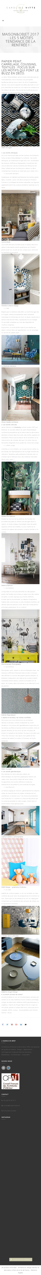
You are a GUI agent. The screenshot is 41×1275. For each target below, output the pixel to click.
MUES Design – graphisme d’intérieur (13, 887)
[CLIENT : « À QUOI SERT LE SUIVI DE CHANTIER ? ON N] (20, 1200)
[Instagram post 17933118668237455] (20, 1223)
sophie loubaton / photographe (12, 836)
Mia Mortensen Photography (11, 664)
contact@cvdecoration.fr (11, 1105)
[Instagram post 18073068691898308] (20, 1156)
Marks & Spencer (7, 585)
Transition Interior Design (9, 305)
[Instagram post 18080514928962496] (20, 1133)
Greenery (17, 427)
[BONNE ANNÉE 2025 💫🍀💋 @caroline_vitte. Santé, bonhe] (20, 1178)
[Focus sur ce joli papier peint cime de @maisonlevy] (20, 1245)
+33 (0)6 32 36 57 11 (9, 1100)
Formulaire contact (9, 1111)
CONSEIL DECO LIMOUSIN (10, 936)
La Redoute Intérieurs (8, 366)
